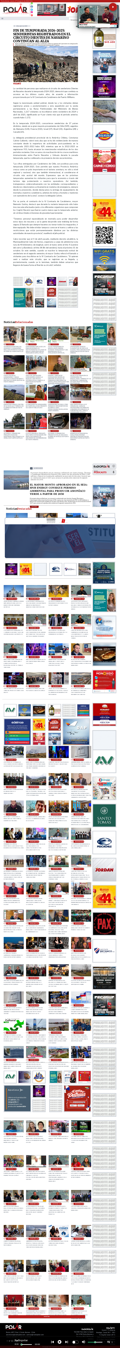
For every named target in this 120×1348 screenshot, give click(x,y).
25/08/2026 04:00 (56, 1005)
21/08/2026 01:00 (33, 373)
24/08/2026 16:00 (11, 1203)
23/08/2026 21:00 (33, 344)
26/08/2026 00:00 (56, 814)
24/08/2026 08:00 (56, 1273)
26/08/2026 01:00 (34, 814)
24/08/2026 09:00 (34, 1273)
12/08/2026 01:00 (33, 430)
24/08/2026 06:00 (11, 1308)
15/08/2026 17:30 (33, 401)
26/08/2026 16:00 (57, 657)
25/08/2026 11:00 (56, 950)
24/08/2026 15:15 (56, 1203)
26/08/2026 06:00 (11, 787)
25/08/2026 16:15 (56, 896)
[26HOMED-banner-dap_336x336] (76, 744)
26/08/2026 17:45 (79, 628)
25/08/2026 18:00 (34, 868)
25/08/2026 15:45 (11, 923)
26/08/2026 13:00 (34, 686)
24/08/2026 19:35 (11, 1134)
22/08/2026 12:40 (77, 344)
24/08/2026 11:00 (79, 1238)
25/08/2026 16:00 (79, 896)
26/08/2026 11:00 (79, 686)
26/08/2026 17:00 (34, 657)
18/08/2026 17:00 (10, 401)
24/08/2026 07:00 (79, 1273)
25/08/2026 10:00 (79, 950)
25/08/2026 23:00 (79, 814)
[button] (113, 7)
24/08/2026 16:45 (34, 1169)
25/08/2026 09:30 (11, 978)
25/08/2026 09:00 (34, 978)
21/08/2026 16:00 (10, 373)
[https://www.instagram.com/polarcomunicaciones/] (32, 12)
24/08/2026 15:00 (79, 1203)
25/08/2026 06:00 (11, 1005)
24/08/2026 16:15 (79, 1169)
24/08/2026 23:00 (79, 1032)
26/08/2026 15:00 (79, 657)
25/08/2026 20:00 (79, 841)
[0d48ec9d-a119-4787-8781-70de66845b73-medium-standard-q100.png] (15, 14)
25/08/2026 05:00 (34, 1005)
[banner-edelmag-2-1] (17, 744)
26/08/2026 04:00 (56, 787)
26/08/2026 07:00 (79, 759)
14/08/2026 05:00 (77, 401)
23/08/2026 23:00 (10, 344)
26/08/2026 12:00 (57, 686)
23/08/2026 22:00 (56, 1308)
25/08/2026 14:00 (79, 923)
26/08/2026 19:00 (57, 598)
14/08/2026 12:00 (55, 401)
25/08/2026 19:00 (11, 868)
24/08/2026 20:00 (79, 1060)
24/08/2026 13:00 (34, 1238)
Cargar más (47, 1316)
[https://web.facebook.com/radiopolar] (32, 6)
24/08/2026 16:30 (56, 1169)
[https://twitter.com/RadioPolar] (32, 9)
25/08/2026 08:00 (56, 978)
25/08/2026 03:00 (79, 1005)
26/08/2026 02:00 (11, 814)
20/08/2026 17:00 (55, 373)
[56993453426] (32, 4)
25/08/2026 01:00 (34, 1032)
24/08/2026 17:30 (79, 1134)
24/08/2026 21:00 (56, 1060)
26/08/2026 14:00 (12, 686)
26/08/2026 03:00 (79, 787)
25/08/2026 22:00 (11, 841)
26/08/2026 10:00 (11, 759)
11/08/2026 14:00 (55, 430)
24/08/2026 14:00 (11, 1238)
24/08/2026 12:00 (56, 1238)
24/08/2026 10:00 (11, 1273)
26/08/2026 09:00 (34, 759)
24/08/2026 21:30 (34, 1060)
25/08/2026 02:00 (11, 1032)
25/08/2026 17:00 (11, 896)
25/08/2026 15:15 (34, 923)
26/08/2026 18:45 (79, 598)
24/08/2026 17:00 (11, 1169)
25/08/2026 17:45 (56, 868)
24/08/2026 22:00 (11, 1060)
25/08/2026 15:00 (56, 923)
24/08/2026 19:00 (34, 1134)
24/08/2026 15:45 (34, 1203)
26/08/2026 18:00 (57, 628)
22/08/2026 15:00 (55, 344)
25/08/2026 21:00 (34, 841)
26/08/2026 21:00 (12, 598)
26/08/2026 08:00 (56, 759)
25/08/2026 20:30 (56, 841)
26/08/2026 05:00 (34, 787)
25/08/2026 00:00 (56, 1032)
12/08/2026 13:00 (10, 430)
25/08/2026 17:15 (79, 868)
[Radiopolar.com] (2, 18)
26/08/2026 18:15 (34, 628)
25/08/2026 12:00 (34, 950)
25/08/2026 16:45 (34, 896)
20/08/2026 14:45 (77, 373)
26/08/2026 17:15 (12, 657)
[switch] (75, 1342)
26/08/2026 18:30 (12, 628)
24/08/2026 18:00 (56, 1134)
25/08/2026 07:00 (79, 978)
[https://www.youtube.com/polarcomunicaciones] (32, 15)
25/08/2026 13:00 (11, 950)
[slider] (21, 1344)
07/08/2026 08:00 (77, 430)
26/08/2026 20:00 (38, 468)
